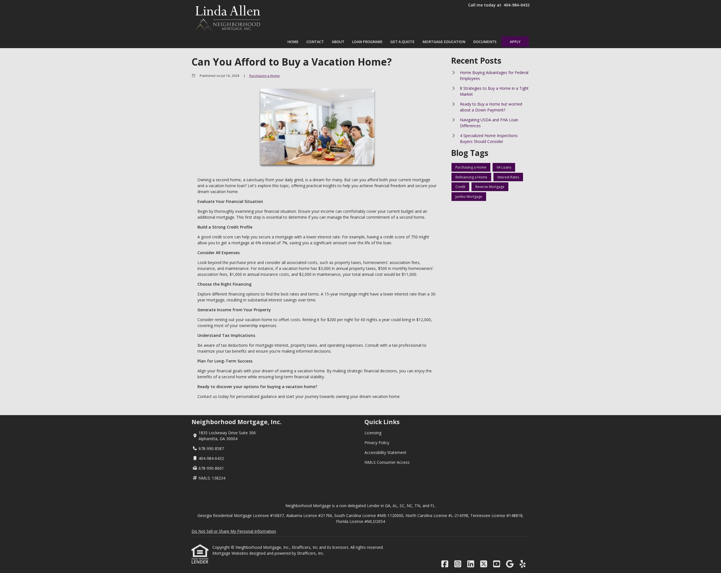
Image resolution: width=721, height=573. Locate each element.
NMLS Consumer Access (387, 462)
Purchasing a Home (264, 75)
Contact (315, 41)
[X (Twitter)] (484, 564)
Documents (485, 41)
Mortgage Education (443, 41)
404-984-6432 (516, 5)
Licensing (372, 432)
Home (293, 41)
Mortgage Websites (230, 553)
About (338, 41)
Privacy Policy (376, 442)
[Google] (510, 564)
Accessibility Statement (385, 452)
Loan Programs (367, 41)
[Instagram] (458, 564)
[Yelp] (523, 564)
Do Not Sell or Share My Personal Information (234, 531)
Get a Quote (402, 41)
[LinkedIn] (471, 564)
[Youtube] (497, 564)
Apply (515, 41)
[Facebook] (445, 564)
